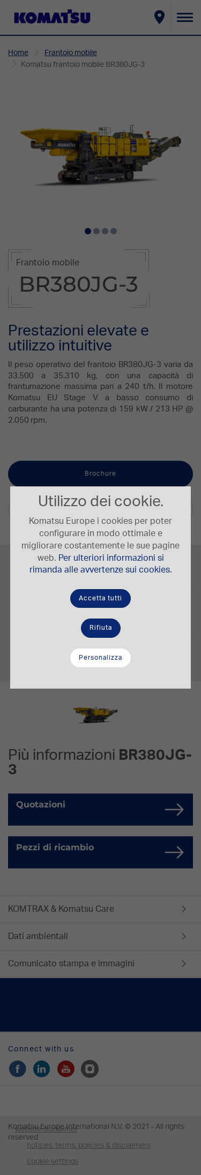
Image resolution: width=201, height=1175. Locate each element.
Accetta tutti (100, 598)
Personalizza (100, 657)
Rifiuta (101, 627)
